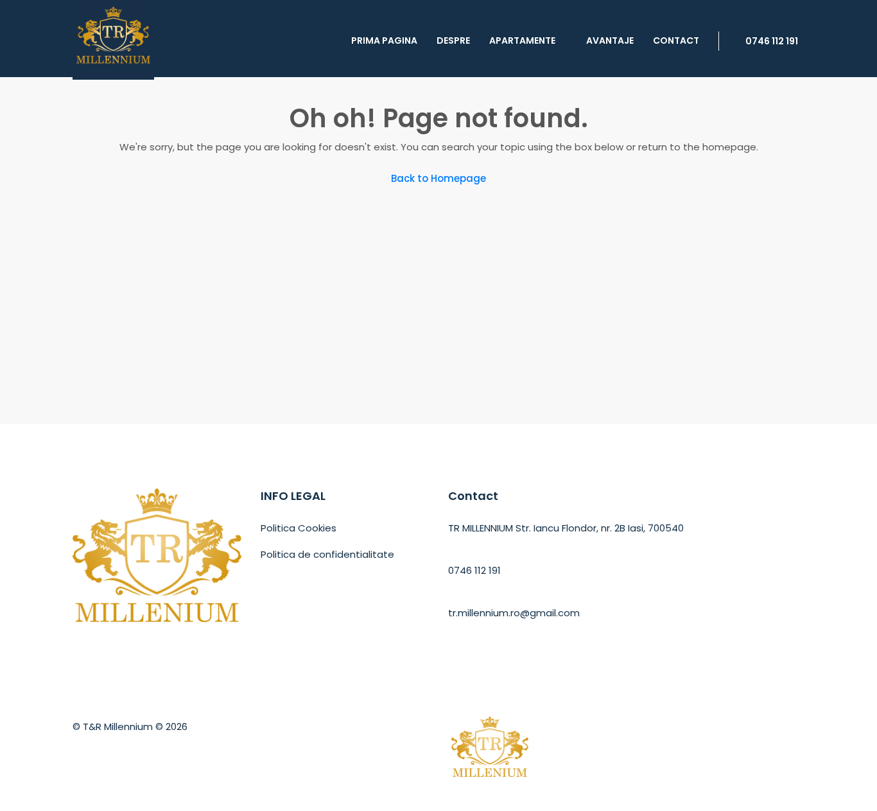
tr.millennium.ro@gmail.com (514, 612)
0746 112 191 (770, 41)
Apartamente (522, 40)
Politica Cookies (298, 528)
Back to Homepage (438, 178)
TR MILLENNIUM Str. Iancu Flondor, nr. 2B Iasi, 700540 (566, 528)
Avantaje (610, 40)
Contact (676, 40)
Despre (453, 40)
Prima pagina (384, 40)
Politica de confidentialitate (327, 554)
